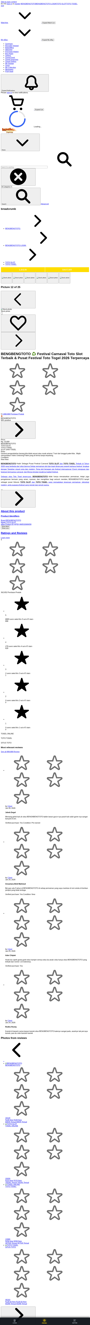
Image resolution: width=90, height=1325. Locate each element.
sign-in (9, 93)
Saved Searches (11, 59)
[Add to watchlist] (18, 323)
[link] (18, 430)
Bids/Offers (9, 48)
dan (56, 464)
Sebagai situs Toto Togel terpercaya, (17, 476)
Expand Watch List (49, 23)
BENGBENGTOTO (28, 4)
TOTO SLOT (61, 4)
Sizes (7, 65)
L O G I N (23, 270)
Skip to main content (9, 2)
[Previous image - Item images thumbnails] (18, 299)
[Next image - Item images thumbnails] (18, 340)
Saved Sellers (10, 61)
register (17, 4)
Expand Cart (39, 109)
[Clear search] (18, 177)
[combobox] (24, 167)
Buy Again (9, 54)
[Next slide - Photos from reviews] (18, 1315)
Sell (2, 6)
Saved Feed (10, 58)
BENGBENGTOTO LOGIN (46, 4)
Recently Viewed (12, 46)
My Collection (10, 67)
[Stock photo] (6, 277)
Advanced (45, 204)
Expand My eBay (47, 40)
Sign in (9, 4)
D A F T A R (67, 270)
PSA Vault (9, 71)
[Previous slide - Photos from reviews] (17, 1058)
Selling (8, 56)
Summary (9, 44)
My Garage (9, 63)
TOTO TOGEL (71, 4)
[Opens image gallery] (2, 313)
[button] (20, 196)
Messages (9, 69)
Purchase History (12, 52)
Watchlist (8, 50)
